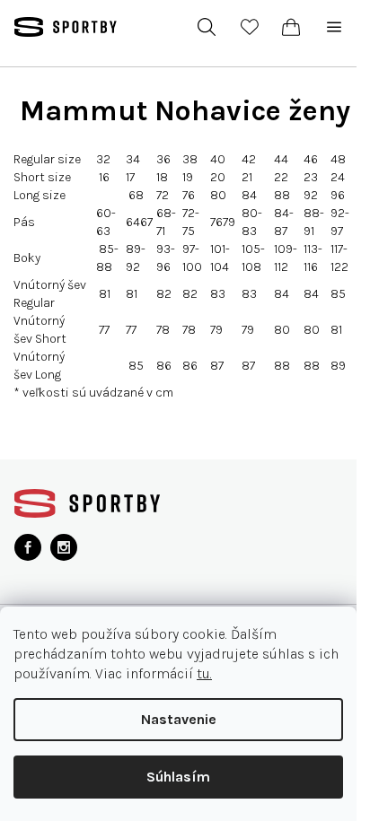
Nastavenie (178, 719)
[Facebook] (27, 547)
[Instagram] (63, 547)
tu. (204, 673)
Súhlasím (178, 776)
